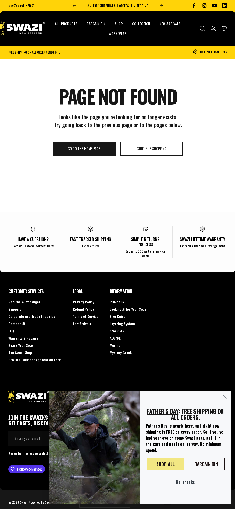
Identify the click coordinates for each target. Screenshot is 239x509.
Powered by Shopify (42, 502)
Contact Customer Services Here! (33, 246)
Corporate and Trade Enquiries (31, 316)
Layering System (122, 323)
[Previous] (74, 5)
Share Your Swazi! (21, 345)
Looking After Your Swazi (128, 309)
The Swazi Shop (20, 352)
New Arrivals (82, 323)
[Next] (161, 5)
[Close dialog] (225, 397)
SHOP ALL (165, 463)
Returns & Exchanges (24, 302)
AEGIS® (115, 338)
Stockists (117, 331)
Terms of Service (85, 316)
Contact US (17, 323)
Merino (115, 345)
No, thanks (185, 482)
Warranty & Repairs (23, 338)
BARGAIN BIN (206, 463)
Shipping (14, 309)
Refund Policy (83, 309)
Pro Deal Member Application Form (35, 360)
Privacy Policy (83, 302)
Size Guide (118, 316)
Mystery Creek (121, 352)
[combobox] (24, 5)
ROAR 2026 (118, 302)
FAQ (11, 331)
